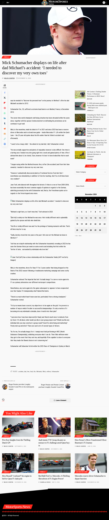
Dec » (80, 235)
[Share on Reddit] (4, 128)
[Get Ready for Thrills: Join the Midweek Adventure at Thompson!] (80, 155)
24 (104, 224)
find (31, 371)
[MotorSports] (54, 2)
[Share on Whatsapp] (4, 113)
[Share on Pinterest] (4, 108)
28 (91, 230)
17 (104, 218)
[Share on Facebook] (4, 92)
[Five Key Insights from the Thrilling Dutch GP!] (18, 427)
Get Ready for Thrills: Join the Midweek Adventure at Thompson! (96, 154)
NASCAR (89, 99)
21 (91, 224)
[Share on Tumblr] (4, 123)
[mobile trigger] (4, 2)
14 (91, 218)
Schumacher (55, 371)
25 (77, 230)
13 (86, 218)
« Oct (76, 235)
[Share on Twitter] (4, 97)
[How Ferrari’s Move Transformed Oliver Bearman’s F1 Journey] (91, 427)
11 (77, 218)
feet (28, 371)
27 (86, 230)
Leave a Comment (61, 400)
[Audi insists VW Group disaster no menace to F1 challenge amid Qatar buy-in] (54, 427)
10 (104, 212)
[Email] (4, 133)
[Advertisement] (49, 91)
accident (20, 371)
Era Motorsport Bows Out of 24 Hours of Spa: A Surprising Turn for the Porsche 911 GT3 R (97, 143)
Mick (44, 371)
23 (100, 224)
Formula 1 (6, 57)
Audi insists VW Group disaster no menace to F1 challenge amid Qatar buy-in (54, 443)
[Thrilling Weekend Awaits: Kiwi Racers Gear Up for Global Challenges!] (80, 132)
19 (82, 224)
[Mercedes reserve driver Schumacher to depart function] (91, 463)
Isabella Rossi (45, 482)
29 (95, 230)
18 (77, 224)
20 (86, 224)
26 (82, 230)
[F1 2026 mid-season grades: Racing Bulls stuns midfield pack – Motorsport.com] (80, 106)
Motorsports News (81, 472)
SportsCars (91, 147)
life (35, 371)
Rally (89, 136)
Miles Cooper (9, 78)
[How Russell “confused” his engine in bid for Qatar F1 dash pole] (18, 463)
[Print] (4, 143)
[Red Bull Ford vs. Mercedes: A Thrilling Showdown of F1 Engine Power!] (54, 463)
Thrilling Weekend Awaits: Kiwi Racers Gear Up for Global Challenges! (97, 131)
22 (95, 224)
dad (25, 371)
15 (95, 218)
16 (100, 218)
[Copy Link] (4, 138)
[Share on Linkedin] (4, 118)
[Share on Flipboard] (4, 102)
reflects (49, 371)
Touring (90, 159)
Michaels (39, 371)
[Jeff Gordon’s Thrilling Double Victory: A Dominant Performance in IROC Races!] (80, 95)
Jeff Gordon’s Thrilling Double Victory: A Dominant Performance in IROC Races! (96, 94)
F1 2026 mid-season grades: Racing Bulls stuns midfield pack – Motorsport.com (97, 105)
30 (100, 230)
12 (82, 218)
